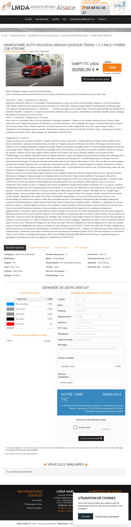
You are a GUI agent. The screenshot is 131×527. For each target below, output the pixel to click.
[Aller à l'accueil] (29, 6)
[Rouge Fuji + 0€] (10, 324)
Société (55, 19)
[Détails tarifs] (97, 69)
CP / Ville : (63, 328)
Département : (65, 316)
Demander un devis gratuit (97, 79)
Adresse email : (65, 339)
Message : (63, 344)
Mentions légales (34, 508)
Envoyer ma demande (90, 438)
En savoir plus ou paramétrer (107, 516)
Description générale (15, 247)
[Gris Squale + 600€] (10, 314)
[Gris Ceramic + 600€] (10, 309)
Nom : (60, 305)
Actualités (37, 500)
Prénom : (62, 311)
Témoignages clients (33, 504)
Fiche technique (81, 247)
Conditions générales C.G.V (82, 19)
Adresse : (62, 322)
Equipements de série (39, 247)
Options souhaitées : (64, 375)
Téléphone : (63, 334)
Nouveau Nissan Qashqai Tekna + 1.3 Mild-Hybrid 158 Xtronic (87, 35)
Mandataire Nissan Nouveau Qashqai (43, 35)
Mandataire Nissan (17, 35)
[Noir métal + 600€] (10, 319)
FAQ (64, 19)
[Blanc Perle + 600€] (10, 299)
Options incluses (61, 247)
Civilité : (62, 299)
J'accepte (85, 516)
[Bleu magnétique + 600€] (10, 304)
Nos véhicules (42, 19)
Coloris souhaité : (66, 359)
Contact (102, 19)
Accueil (28, 19)
